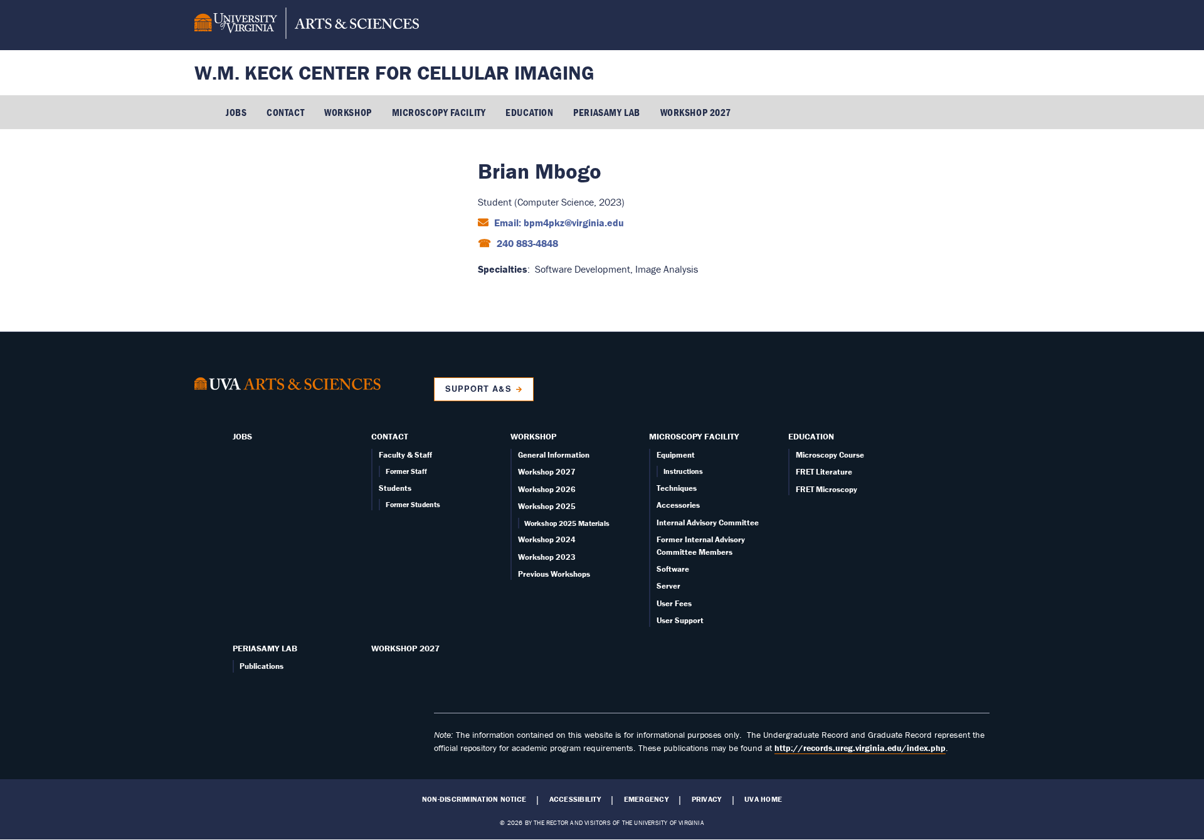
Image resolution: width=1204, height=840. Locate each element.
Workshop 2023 (547, 557)
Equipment (676, 454)
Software (673, 569)
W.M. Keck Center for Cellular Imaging (394, 72)
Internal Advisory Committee (708, 522)
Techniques (677, 488)
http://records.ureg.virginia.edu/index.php (860, 747)
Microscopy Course (830, 454)
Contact (285, 112)
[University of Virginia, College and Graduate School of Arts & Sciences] (306, 25)
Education (529, 112)
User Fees (674, 603)
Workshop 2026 (547, 489)
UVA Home (763, 799)
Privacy (707, 799)
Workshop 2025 (547, 506)
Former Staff (406, 471)
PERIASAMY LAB (606, 112)
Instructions (683, 471)
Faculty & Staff (405, 454)
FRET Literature (824, 471)
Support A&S (478, 388)
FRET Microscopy (826, 489)
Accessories (678, 505)
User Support (680, 620)
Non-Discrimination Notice (474, 799)
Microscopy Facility (439, 112)
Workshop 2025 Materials (567, 523)
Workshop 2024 (547, 539)
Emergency (646, 799)
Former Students (413, 504)
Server (668, 585)
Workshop (347, 112)
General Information (553, 454)
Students (395, 488)
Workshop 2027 (695, 112)
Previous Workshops (554, 574)
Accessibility (575, 799)
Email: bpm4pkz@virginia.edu (558, 222)
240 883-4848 (526, 243)
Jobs (236, 112)
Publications (261, 666)
